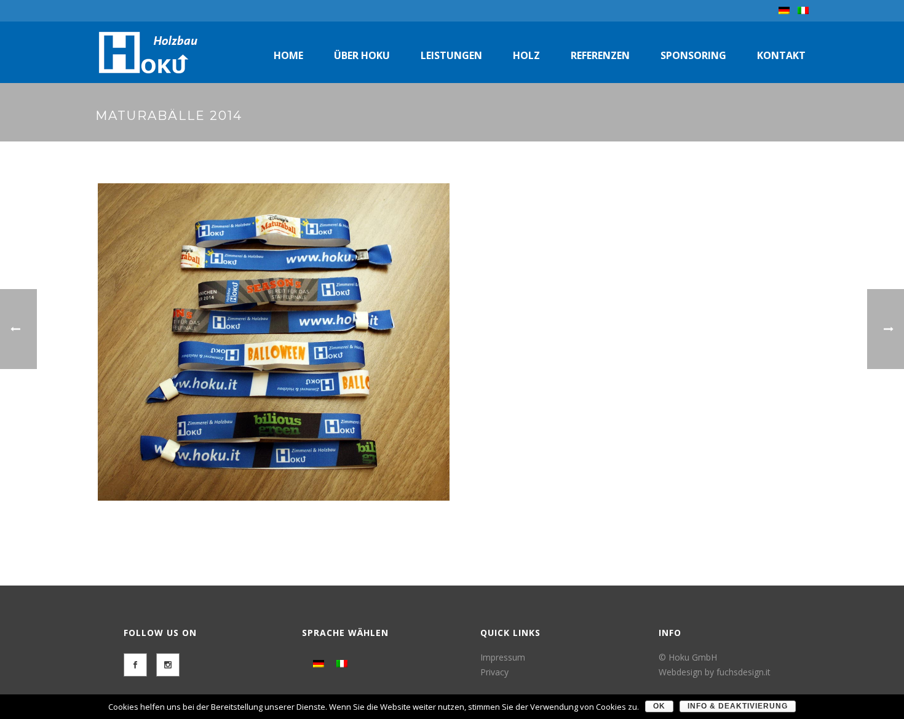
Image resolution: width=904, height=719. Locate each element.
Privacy (494, 672)
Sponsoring (693, 55)
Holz (526, 55)
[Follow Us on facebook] (135, 665)
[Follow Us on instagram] (168, 665)
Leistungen (451, 55)
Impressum (502, 657)
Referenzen (600, 55)
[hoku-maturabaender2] (274, 342)
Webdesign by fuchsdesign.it (715, 672)
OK (659, 706)
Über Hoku (362, 55)
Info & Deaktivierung (738, 706)
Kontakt (781, 55)
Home (288, 55)
